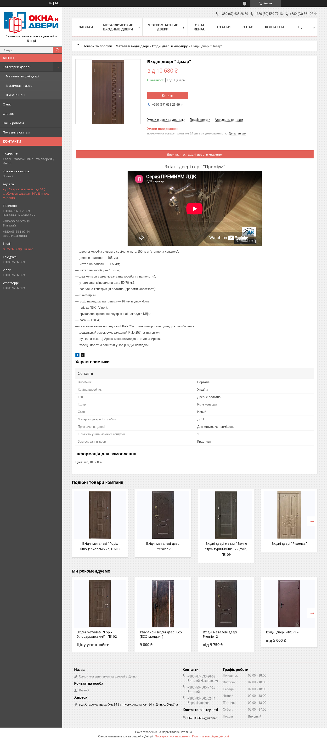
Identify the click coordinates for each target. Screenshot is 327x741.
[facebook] (77, 356)
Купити (167, 95)
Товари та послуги (97, 46)
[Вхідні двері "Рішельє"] (289, 515)
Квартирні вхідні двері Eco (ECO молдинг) (161, 634)
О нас (7, 104)
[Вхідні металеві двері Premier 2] (163, 515)
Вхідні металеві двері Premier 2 (220, 634)
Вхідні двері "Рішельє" (289, 543)
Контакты (274, 27)
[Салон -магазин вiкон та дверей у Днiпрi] (31, 22)
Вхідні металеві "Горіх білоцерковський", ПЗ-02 (97, 634)
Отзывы (9, 113)
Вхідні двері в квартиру (170, 46)
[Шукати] (57, 50)
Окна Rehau (199, 27)
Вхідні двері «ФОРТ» (282, 632)
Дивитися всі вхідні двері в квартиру (195, 154)
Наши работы (13, 123)
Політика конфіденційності (210, 736)
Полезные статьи (16, 132)
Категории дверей (17, 67)
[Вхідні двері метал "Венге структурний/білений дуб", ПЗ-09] (226, 515)
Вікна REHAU (15, 95)
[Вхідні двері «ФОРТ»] (289, 604)
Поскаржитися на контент (172, 736)
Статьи (224, 27)
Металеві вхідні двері (22, 76)
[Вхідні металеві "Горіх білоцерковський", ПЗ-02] (100, 515)
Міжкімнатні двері (19, 85)
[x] (83, 356)
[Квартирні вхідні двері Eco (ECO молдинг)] (163, 604)
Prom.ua (186, 732)
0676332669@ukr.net (18, 249)
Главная (85, 27)
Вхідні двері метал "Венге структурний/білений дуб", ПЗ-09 (226, 549)
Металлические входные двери (118, 27)
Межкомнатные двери (163, 27)
